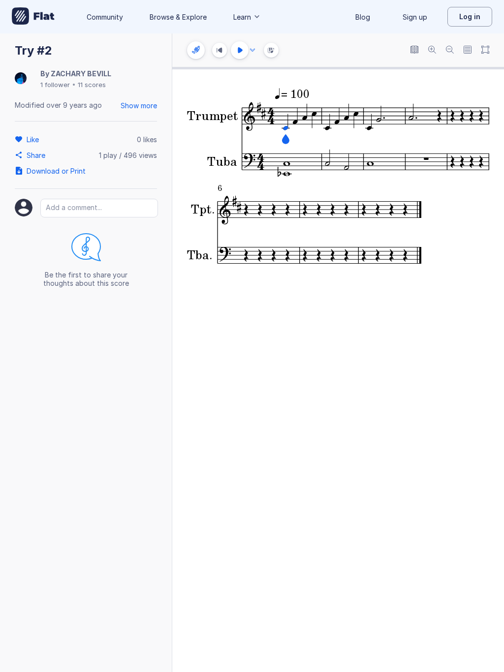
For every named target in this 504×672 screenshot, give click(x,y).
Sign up (415, 17)
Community (105, 17)
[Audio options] (252, 50)
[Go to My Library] (33, 16)
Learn (242, 17)
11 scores (92, 85)
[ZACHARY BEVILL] (21, 79)
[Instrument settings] (196, 50)
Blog (362, 17)
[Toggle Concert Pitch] (414, 50)
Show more (139, 105)
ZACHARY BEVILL (81, 73)
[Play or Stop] (240, 50)
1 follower (55, 85)
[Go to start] (219, 50)
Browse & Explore (178, 17)
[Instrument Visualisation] (271, 50)
